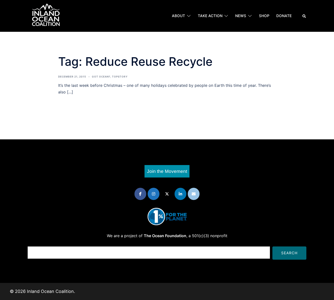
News (240, 15)
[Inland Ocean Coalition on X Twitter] (167, 194)
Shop (264, 15)
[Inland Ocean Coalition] (46, 15)
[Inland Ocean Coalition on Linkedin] (180, 194)
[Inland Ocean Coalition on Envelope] (194, 194)
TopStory (120, 76)
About (178, 15)
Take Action (210, 15)
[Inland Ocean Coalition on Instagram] (153, 194)
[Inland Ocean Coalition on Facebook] (140, 194)
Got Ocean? (101, 76)
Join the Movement (167, 171)
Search (289, 253)
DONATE (284, 15)
